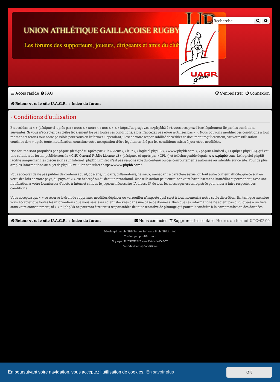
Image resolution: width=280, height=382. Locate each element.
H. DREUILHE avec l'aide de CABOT (146, 241)
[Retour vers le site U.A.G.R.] (119, 34)
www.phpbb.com (221, 155)
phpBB (126, 231)
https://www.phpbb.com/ (122, 165)
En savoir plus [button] (160, 372)
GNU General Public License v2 (95, 155)
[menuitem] (46, 93)
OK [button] (249, 372)
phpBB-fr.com (147, 236)
